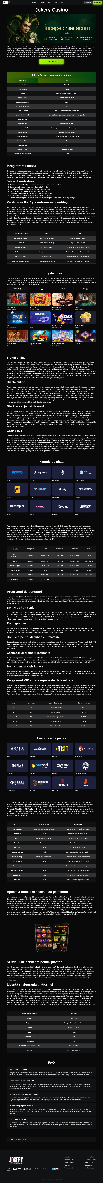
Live (39, 288)
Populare (16, 288)
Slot (84, 288)
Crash (61, 288)
